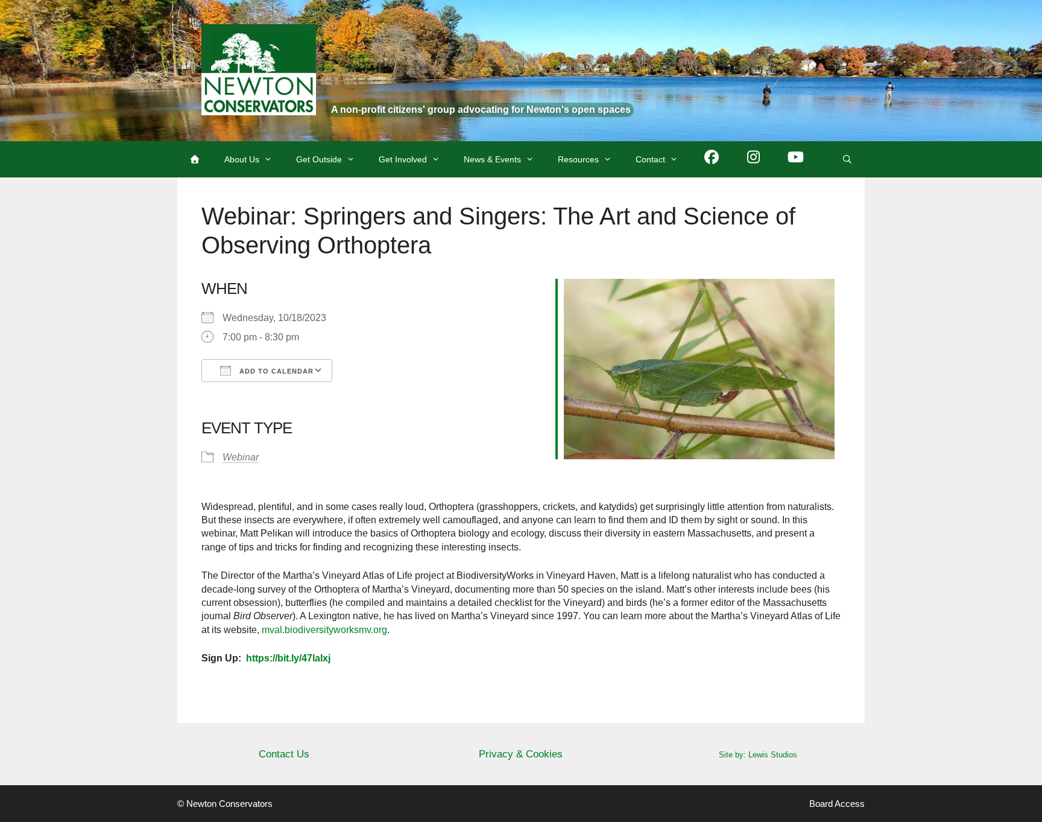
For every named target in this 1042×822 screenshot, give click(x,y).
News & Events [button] (492, 159)
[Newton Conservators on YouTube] (796, 159)
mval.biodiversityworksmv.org (324, 630)
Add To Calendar (275, 371)
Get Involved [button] (403, 159)
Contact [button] (650, 159)
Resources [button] (578, 159)
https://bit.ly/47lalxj (288, 658)
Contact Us (284, 754)
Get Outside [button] (319, 159)
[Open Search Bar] (847, 159)
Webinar (241, 457)
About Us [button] (241, 159)
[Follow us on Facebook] (711, 159)
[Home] (194, 159)
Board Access (837, 803)
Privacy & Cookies (521, 754)
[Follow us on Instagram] (754, 159)
